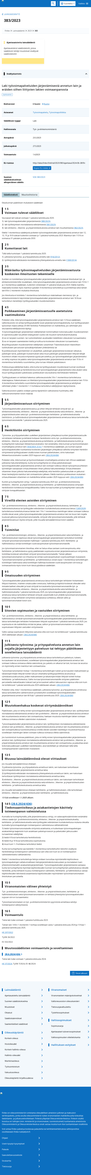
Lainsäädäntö (12, 14)
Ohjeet (5, 1138)
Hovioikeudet (11, 1044)
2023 (29, 30)
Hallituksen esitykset (63, 1044)
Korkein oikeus (11, 1038)
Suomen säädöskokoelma (16, 1001)
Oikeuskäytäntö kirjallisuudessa (19, 1078)
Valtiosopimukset (61, 1020)
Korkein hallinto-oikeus (15, 1049)
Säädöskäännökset (13, 1018)
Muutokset (10, 1007)
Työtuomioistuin (12, 1066)
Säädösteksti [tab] (11, 194)
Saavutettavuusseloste (12, 1155)
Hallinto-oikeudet (12, 1055)
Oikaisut (8, 1012)
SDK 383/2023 (39, 177)
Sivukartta (6, 1160)
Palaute (5, 1149)
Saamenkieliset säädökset (16, 1024)
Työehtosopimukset (60, 1012)
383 (36, 30)
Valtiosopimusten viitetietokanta (65, 1037)
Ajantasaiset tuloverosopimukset (66, 1031)
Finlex (7, 30)
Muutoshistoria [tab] (29, 194)
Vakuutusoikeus (12, 1072)
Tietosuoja (6, 1166)
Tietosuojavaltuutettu (61, 1007)
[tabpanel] (45, 583)
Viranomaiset (59, 989)
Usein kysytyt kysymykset (13, 1143)
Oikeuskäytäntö (14, 1032)
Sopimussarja (57, 1026)
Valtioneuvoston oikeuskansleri (65, 1001)
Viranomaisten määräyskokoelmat (66, 995)
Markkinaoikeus (12, 1061)
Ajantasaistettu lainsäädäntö (17, 995)
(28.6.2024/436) (52, 455)
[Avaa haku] (53, 3)
